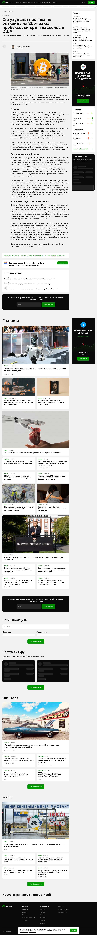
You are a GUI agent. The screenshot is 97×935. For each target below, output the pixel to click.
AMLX (5, 779)
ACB (50, 765)
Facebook (42, 915)
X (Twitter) (43, 917)
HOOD (10, 587)
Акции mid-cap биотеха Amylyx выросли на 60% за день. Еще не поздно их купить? (16, 775)
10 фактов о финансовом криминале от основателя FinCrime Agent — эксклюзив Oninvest (19, 509)
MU (44, 468)
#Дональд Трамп (26, 256)
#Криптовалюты (50, 256)
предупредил (15, 124)
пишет (62, 185)
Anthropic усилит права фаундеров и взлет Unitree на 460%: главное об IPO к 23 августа (35, 369)
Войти (91, 2)
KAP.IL (5, 850)
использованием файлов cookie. (28, 932)
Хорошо (73, 930)
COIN (5, 587)
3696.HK (6, 875)
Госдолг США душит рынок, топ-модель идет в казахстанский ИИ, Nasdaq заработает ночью (53, 463)
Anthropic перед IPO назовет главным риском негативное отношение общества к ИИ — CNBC (52, 478)
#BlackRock (61, 256)
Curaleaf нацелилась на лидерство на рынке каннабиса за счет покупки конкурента (52, 760)
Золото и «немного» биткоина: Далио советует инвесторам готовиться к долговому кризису (52, 570)
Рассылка (24, 920)
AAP (5, 750)
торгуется (14, 246)
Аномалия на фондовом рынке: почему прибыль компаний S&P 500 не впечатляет (53, 872)
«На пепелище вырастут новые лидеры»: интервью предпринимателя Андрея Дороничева (33, 558)
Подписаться (62, 263)
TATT (5, 763)
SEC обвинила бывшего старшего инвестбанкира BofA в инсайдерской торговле (18, 478)
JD (9, 374)
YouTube (42, 912)
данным (13, 237)
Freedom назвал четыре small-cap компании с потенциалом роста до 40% (19, 759)
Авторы (24, 912)
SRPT (9, 763)
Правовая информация (28, 917)
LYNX (12, 374)
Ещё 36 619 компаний (80, 149)
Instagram (43, 920)
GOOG (44, 876)
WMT (8, 750)
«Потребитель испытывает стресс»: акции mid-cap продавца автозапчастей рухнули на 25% (31, 746)
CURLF (46, 765)
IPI (13, 763)
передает (59, 115)
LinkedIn (42, 923)
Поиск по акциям (27, 2)
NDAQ (5, 407)
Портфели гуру (46, 2)
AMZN (40, 876)
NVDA (47, 468)
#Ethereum (15, 256)
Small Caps (37, 2)
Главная (4, 11)
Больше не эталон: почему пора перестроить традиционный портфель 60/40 (18, 859)
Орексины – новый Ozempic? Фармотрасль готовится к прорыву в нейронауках (52, 509)
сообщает (51, 207)
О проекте (25, 909)
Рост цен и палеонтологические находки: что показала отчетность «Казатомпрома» (34, 845)
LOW (13, 750)
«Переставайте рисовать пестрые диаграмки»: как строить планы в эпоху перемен (51, 402)
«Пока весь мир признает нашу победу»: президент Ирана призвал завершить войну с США (51, 582)
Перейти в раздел (36, 641)
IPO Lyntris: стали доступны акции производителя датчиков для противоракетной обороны (51, 775)
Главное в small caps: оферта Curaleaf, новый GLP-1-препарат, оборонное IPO (18, 462)
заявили (56, 149)
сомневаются (36, 194)
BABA (5, 374)
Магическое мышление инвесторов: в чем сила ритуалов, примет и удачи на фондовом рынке (18, 402)
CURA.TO (40, 765)
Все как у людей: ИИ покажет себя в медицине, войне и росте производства (32, 453)
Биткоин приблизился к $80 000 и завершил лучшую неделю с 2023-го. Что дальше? (18, 570)
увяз (65, 162)
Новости (18, 2)
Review (55, 2)
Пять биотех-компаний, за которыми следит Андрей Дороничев (18, 871)
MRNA (40, 468)
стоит (36, 246)
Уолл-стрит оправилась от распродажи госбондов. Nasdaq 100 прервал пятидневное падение (18, 582)
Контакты (25, 915)
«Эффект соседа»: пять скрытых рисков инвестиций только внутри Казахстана (51, 859)
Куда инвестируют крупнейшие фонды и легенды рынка (23, 656)
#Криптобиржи (38, 256)
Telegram (42, 909)
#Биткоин (7, 256)
